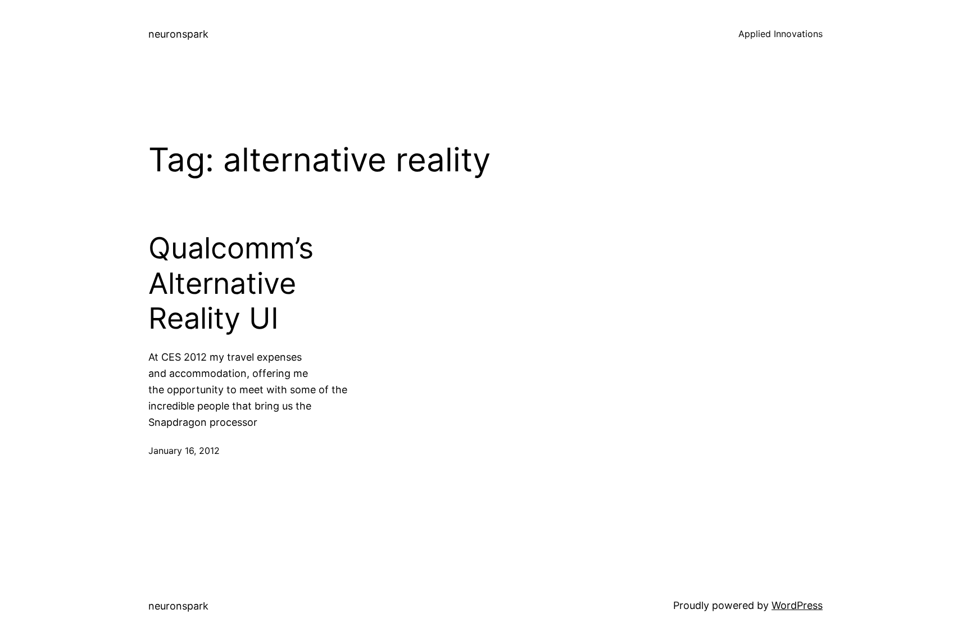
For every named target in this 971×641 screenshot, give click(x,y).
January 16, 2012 (184, 450)
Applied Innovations (780, 33)
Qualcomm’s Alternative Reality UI (231, 283)
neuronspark (178, 34)
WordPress (797, 605)
